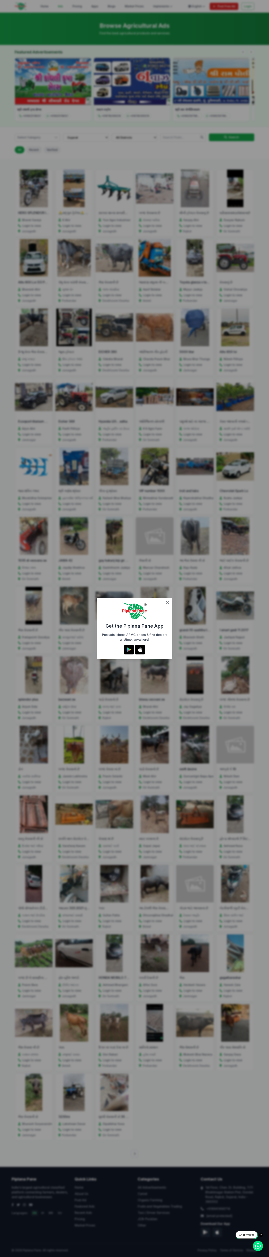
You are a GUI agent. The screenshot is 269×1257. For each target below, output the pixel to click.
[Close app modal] (167, 602)
